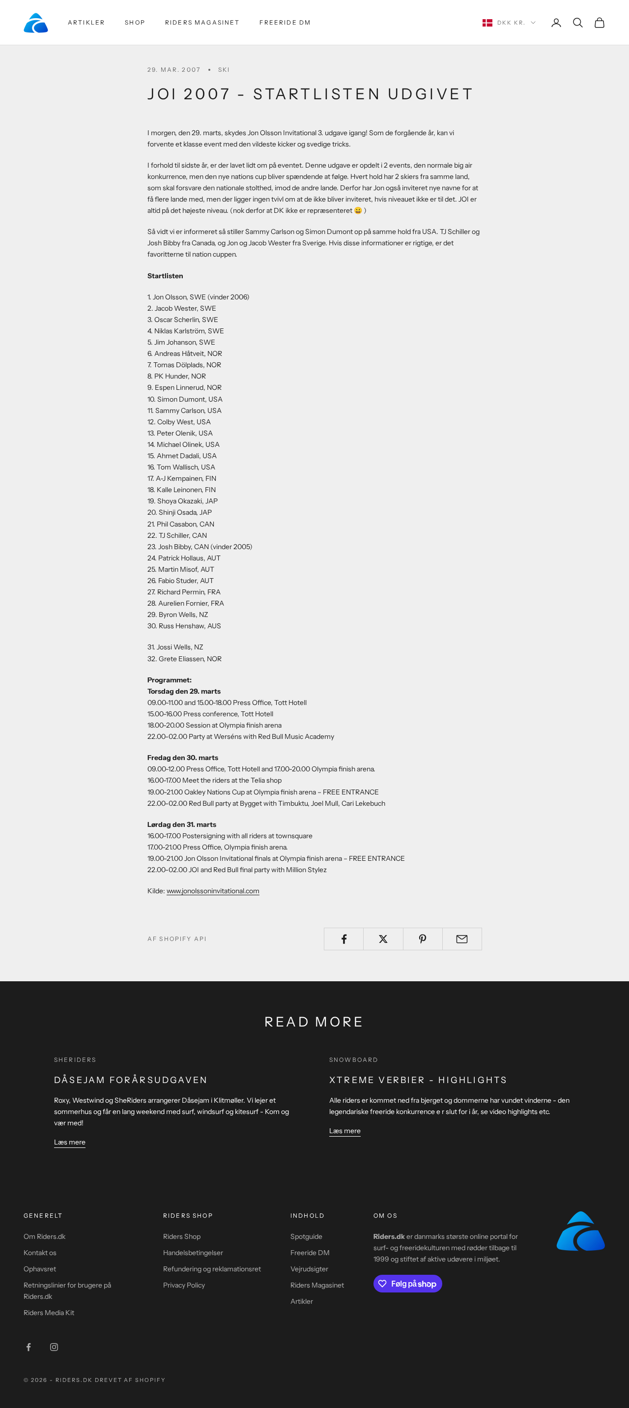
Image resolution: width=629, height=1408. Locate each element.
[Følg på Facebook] (28, 1347)
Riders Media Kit (49, 1312)
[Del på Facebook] (343, 939)
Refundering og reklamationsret (212, 1268)
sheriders (75, 1059)
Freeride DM (285, 22)
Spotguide (306, 1236)
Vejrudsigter (309, 1268)
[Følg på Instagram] (54, 1347)
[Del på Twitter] (383, 939)
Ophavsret (40, 1268)
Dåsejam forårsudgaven (131, 1080)
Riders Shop (181, 1236)
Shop (135, 22)
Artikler (86, 22)
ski (224, 69)
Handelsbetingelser (193, 1252)
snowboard (353, 1059)
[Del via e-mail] (462, 939)
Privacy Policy (184, 1285)
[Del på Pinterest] (422, 939)
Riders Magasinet (202, 22)
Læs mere (70, 1142)
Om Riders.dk (44, 1236)
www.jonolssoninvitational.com (213, 890)
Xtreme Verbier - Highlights (418, 1080)
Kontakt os (40, 1252)
